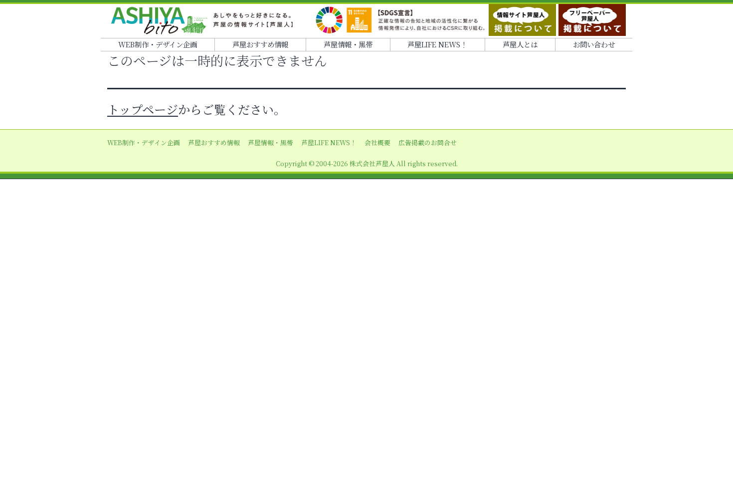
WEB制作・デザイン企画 (157, 44)
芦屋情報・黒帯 (348, 44)
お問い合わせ (594, 44)
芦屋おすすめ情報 (260, 44)
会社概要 (377, 142)
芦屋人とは (520, 44)
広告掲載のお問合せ (427, 142)
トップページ (142, 109)
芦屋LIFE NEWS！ (437, 44)
